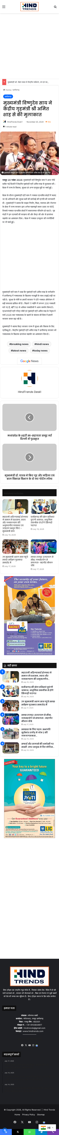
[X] (26, 1045)
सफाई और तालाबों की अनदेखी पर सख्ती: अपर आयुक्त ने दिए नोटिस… (37, 745)
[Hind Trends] (29, 6)
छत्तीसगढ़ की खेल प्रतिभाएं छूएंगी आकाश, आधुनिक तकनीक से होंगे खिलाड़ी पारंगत (42, 521)
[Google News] (29, 361)
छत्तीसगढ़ (16, 90)
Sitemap (41, 1114)
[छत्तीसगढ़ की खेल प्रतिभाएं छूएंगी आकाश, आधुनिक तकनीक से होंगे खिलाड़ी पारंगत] (44, 506)
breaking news (19, 344)
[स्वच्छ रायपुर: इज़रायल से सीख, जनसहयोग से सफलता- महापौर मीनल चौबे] (44, 546)
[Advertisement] (29, 45)
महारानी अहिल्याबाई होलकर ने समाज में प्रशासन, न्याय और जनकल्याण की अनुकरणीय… (36, 675)
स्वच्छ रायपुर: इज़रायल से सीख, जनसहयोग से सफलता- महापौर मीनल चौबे (42, 561)
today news (41, 350)
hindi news (42, 344)
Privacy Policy (28, 1114)
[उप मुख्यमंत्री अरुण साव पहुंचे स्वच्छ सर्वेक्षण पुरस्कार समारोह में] (15, 546)
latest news (19, 350)
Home (8, 90)
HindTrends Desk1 (15, 122)
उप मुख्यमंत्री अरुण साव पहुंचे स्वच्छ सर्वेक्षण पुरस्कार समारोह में (15, 559)
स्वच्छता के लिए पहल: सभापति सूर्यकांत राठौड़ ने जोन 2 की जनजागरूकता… (35, 732)
